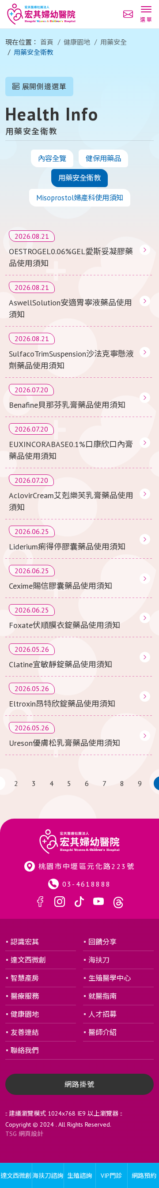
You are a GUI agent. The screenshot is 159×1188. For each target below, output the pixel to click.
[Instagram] (59, 902)
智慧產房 (25, 978)
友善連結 (25, 1032)
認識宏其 (25, 941)
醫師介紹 (102, 1032)
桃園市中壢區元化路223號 (86, 866)
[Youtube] (98, 902)
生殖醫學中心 (109, 978)
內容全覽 (52, 158)
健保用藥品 (103, 158)
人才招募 (102, 1014)
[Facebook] (40, 902)
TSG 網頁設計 (24, 1134)
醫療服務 (25, 996)
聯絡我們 (25, 1050)
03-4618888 (86, 884)
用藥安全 (113, 42)
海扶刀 (99, 959)
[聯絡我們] (128, 14)
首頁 (46, 42)
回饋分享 (102, 941)
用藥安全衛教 (79, 178)
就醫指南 (102, 996)
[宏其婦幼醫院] (41, 14)
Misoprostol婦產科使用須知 (79, 198)
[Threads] (118, 902)
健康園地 (77, 42)
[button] (146, 15)
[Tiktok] (79, 902)
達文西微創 (28, 959)
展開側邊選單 (43, 86)
